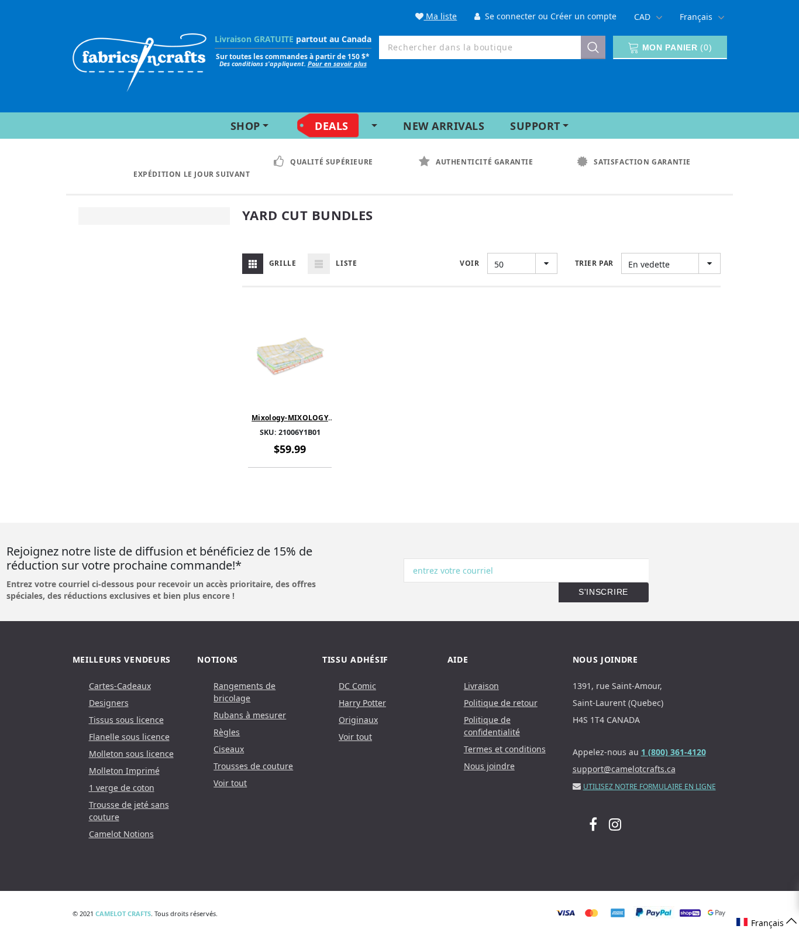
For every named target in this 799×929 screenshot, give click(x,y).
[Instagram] (615, 824)
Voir (469, 263)
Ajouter (293, 397)
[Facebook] (593, 824)
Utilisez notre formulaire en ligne (649, 786)
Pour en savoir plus (337, 63)
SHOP (245, 126)
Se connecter (509, 16)
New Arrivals (443, 126)
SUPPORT (535, 126)
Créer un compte (583, 16)
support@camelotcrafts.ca (624, 768)
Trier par (594, 263)
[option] (181, 168)
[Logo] (140, 60)
